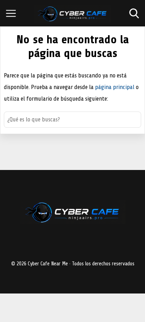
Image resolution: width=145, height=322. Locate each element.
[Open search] (134, 13)
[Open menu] (11, 13)
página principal (115, 87)
